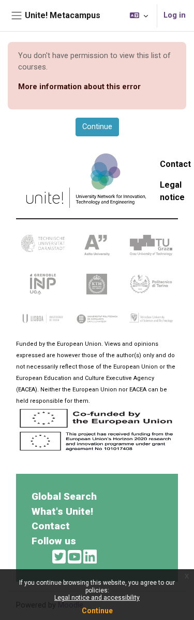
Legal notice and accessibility (97, 597)
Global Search (64, 496)
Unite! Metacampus (62, 15)
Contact (175, 164)
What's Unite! (62, 511)
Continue (97, 611)
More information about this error (79, 86)
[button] (139, 15)
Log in (174, 15)
